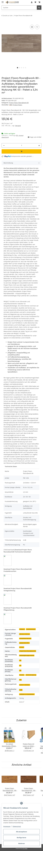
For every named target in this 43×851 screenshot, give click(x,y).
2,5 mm (22, 647)
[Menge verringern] (4, 145)
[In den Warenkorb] (3, 22)
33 (20, 660)
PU (20, 679)
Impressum (6, 826)
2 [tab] (19, 67)
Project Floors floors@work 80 (19, 103)
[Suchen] (39, 7)
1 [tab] (17, 67)
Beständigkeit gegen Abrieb (27, 655)
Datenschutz (17, 826)
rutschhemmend (30, 629)
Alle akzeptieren (21, 832)
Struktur (22, 675)
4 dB (21, 690)
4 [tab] (23, 67)
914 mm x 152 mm (24, 634)
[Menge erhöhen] (39, 145)
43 (20, 665)
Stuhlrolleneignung (31, 675)
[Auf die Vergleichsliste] (32, 27)
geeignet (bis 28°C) (24, 643)
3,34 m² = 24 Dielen (25, 685)
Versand (18, 126)
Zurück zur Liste (7, 15)
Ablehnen (21, 843)
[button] (32, 2)
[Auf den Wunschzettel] (37, 27)
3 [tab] (21, 67)
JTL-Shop (24, 848)
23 (20, 670)
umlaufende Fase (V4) (25, 638)
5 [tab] (25, 67)
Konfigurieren (21, 837)
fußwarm (22, 629)
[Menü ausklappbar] (3, 1)
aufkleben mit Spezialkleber (27, 694)
